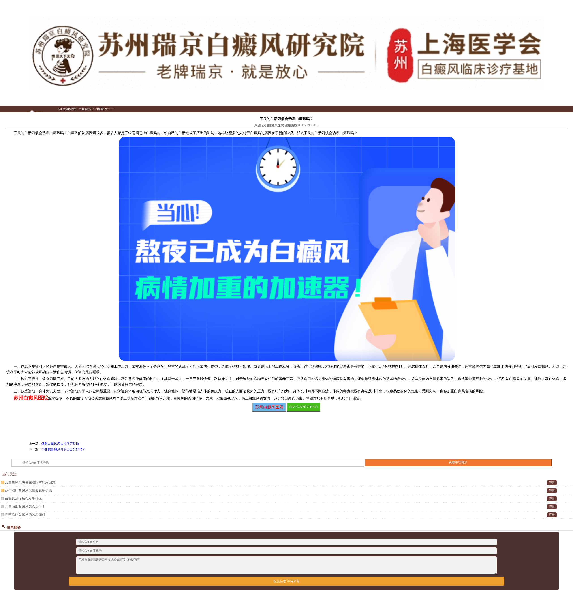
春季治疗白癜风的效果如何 (25, 514)
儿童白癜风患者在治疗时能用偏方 (30, 482)
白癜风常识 (85, 109)
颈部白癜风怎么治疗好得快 (60, 443)
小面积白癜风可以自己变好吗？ (63, 449)
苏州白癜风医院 (66, 109)
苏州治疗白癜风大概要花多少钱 (28, 490)
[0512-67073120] (286, 87)
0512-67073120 (308, 125)
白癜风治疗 (102, 109)
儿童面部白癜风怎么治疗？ (25, 506)
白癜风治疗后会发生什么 (23, 498)
